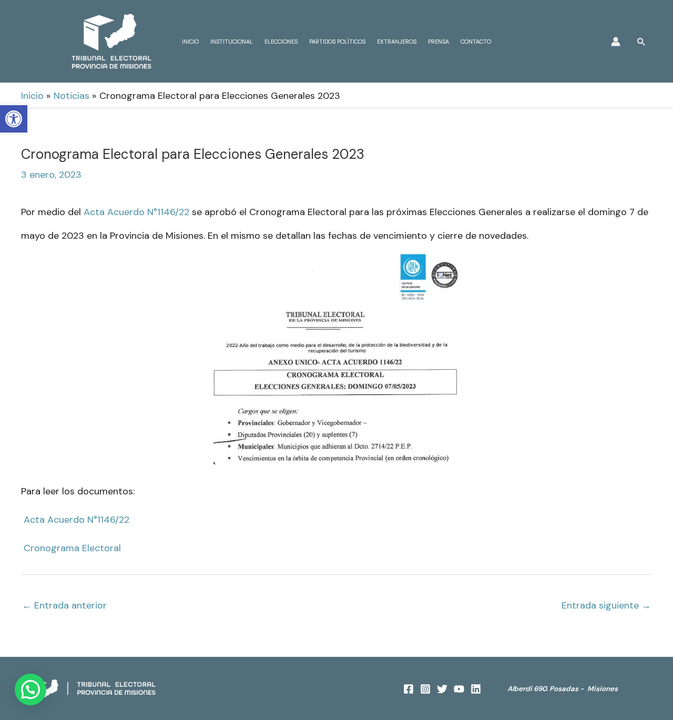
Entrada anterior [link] (64, 605)
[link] (13, 119)
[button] (30, 689)
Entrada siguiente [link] (606, 605)
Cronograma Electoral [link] (72, 548)
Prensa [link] (438, 41)
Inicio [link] (190, 41)
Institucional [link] (231, 41)
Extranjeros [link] (396, 41)
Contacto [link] (476, 41)
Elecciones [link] (281, 41)
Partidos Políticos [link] (337, 41)
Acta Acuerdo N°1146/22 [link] (136, 212)
